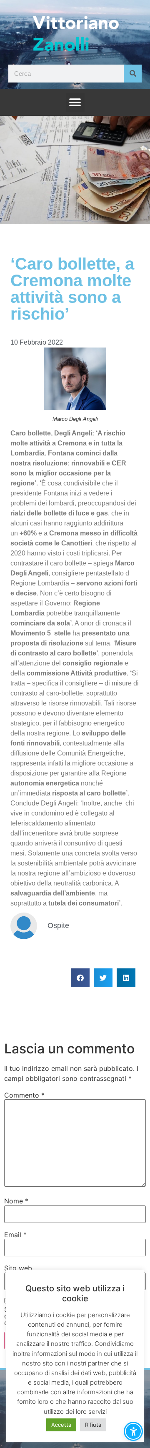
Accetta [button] (61, 1424)
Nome (16, 1201)
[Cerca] (133, 74)
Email (15, 1234)
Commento (24, 1095)
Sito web (18, 1268)
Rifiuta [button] (93, 1424)
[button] (75, 102)
